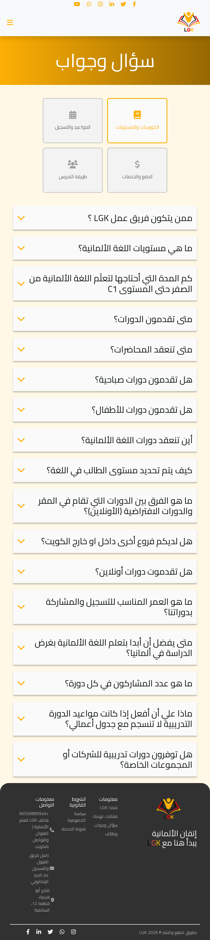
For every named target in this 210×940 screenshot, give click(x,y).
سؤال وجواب (106, 825)
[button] (105, 218)
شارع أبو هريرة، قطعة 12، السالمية (40, 900)
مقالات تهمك (105, 816)
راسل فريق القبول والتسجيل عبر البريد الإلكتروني (39, 868)
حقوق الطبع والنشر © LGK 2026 (168, 932)
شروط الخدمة (74, 829)
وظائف (111, 834)
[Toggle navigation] (10, 22)
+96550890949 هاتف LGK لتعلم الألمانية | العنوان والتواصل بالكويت (34, 830)
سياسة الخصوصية (77, 816)
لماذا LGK (109, 807)
